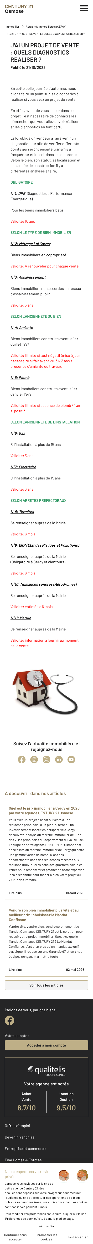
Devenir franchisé (20, 1137)
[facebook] (9, 1020)
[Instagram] (34, 759)
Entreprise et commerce (25, 1148)
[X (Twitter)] (46, 759)
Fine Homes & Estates (23, 1160)
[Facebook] (22, 759)
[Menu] (84, 7)
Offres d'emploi (17, 1125)
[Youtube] (71, 759)
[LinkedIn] (59, 759)
